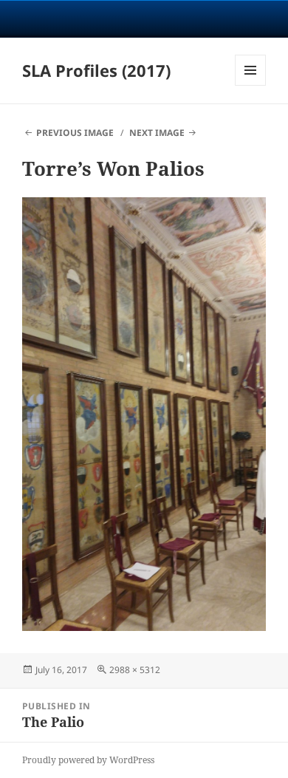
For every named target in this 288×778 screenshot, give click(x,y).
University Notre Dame (144, 18)
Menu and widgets (251, 85)
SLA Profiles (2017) (96, 70)
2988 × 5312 (134, 669)
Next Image (157, 132)
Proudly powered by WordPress (88, 760)
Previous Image (75, 132)
